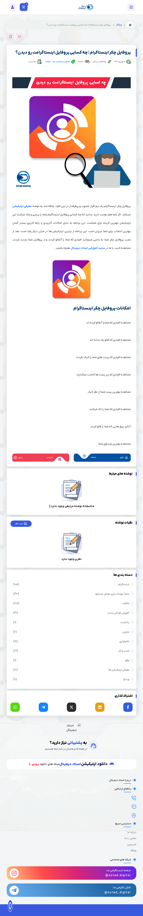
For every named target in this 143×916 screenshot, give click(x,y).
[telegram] (43, 707)
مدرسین (131, 844)
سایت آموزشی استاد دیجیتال (88, 248)
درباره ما (131, 832)
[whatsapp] (15, 707)
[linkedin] (99, 707)
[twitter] (71, 707)
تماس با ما (130, 838)
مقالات (48, 61)
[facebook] (128, 707)
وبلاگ (119, 25)
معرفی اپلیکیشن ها (61, 61)
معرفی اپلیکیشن (22, 206)
